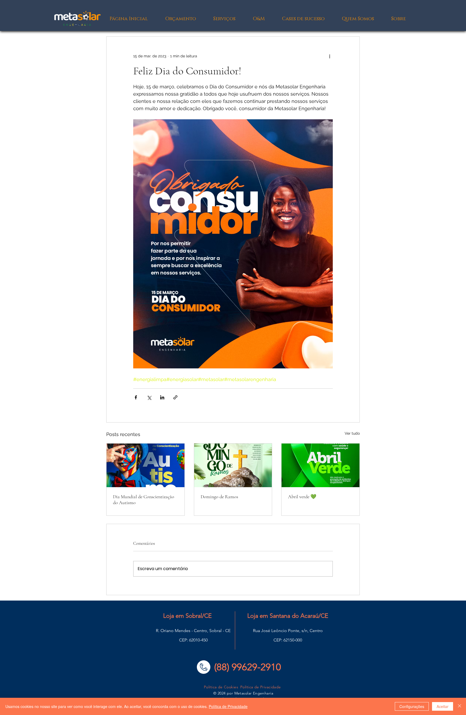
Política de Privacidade (228, 706)
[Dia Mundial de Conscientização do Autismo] (145, 465)
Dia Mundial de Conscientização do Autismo (143, 499)
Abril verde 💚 (302, 497)
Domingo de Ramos (219, 497)
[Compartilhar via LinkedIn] (162, 397)
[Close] (459, 706)
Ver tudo (352, 433)
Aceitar (442, 706)
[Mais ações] (329, 56)
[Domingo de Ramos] (233, 465)
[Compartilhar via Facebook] (135, 397)
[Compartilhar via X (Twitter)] (149, 397)
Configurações (411, 706)
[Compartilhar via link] (175, 397)
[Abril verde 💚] (320, 465)
